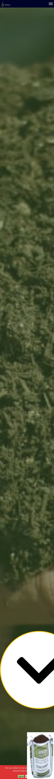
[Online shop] (40, 755)
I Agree (21, 776)
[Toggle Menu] (51, 4)
